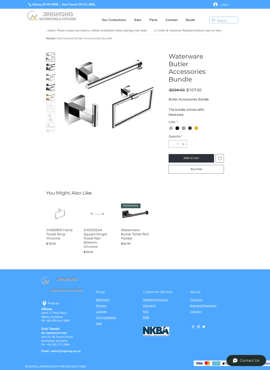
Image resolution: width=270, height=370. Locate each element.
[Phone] (29, 4)
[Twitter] (204, 327)
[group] (135, 228)
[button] (114, 20)
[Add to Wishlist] (220, 158)
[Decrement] (172, 144)
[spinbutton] (178, 144)
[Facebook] (193, 327)
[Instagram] (198, 327)
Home (50, 38)
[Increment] (183, 144)
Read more (176, 114)
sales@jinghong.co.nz (65, 351)
